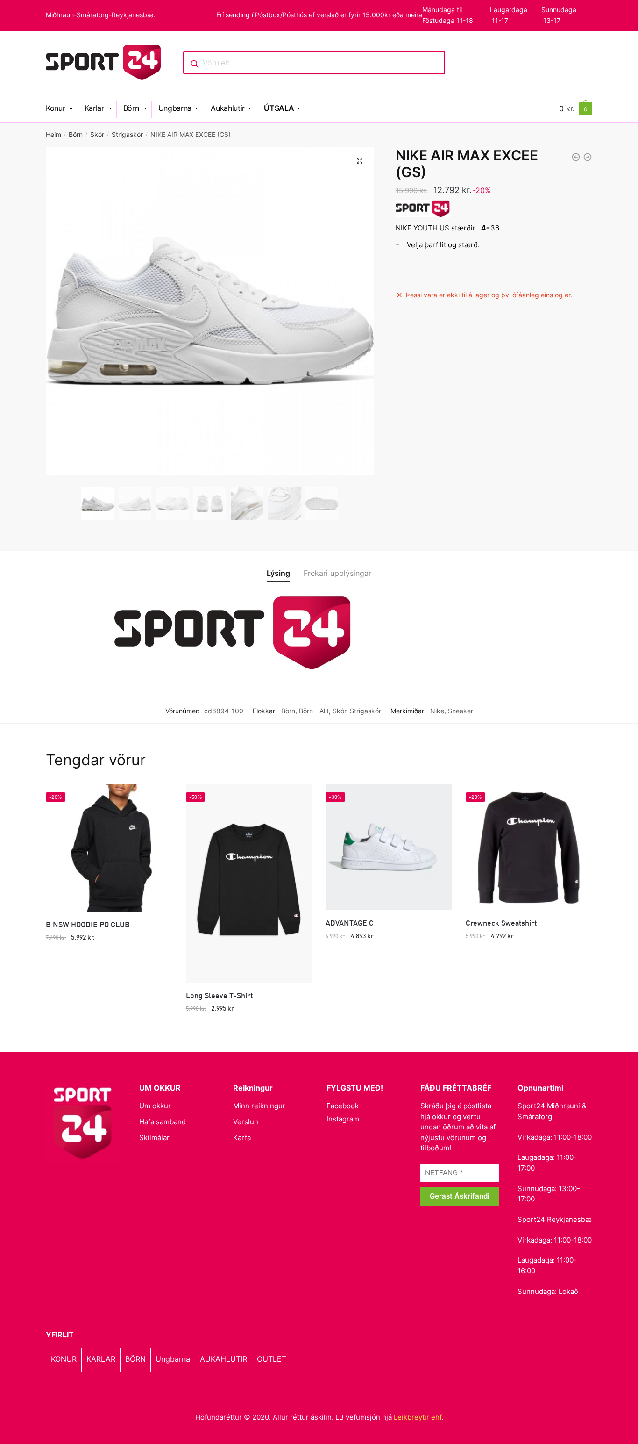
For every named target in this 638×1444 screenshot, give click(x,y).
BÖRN (135, 1359)
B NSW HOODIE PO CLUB (88, 924)
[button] (359, 160)
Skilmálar (154, 1137)
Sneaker (460, 711)
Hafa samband (162, 1121)
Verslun (245, 1121)
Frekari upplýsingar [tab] (337, 573)
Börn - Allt (314, 711)
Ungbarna (173, 1359)
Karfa (242, 1137)
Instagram (342, 1118)
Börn (76, 134)
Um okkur (155, 1105)
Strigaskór (127, 134)
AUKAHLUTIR (223, 1359)
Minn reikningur (259, 1105)
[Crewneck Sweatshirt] (529, 847)
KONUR (64, 1359)
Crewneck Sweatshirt (501, 922)
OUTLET (271, 1359)
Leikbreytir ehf (417, 1417)
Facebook (342, 1105)
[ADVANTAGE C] (389, 847)
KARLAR (100, 1359)
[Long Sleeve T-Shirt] (249, 883)
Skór (97, 134)
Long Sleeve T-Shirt (219, 995)
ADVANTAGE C (350, 922)
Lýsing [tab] (278, 573)
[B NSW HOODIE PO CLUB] (109, 848)
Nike (437, 711)
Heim (53, 134)
